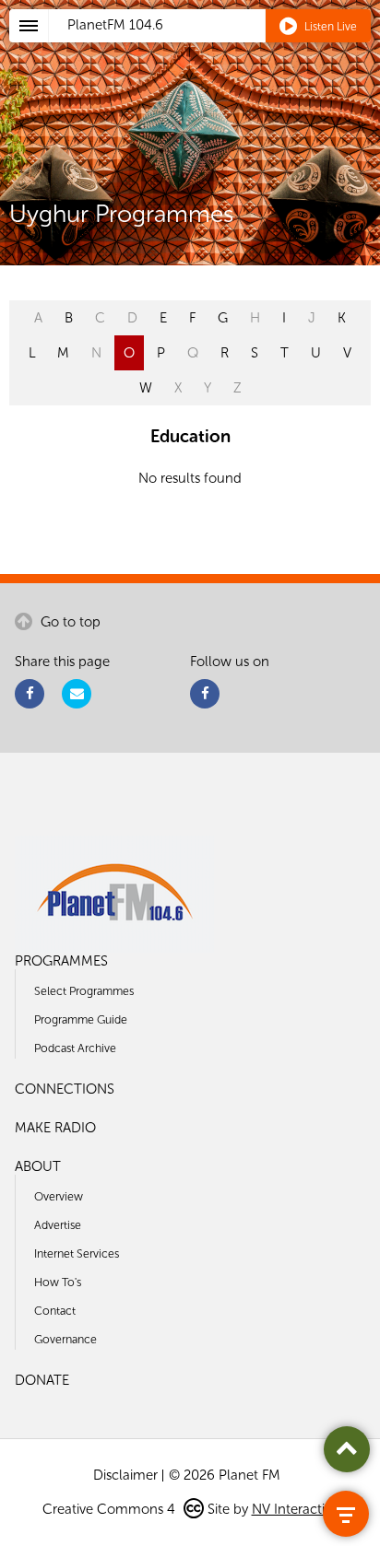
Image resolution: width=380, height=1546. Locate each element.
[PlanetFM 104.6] (214, 47)
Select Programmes (84, 991)
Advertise (57, 1225)
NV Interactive (295, 1509)
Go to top (69, 622)
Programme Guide (80, 1019)
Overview (58, 1196)
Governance (65, 1339)
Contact (55, 1311)
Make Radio (55, 1127)
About (38, 1166)
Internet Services (76, 1253)
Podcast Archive (75, 1048)
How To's (57, 1282)
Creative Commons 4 (110, 1509)
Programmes (61, 961)
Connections (64, 1089)
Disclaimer (125, 1475)
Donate (42, 1380)
